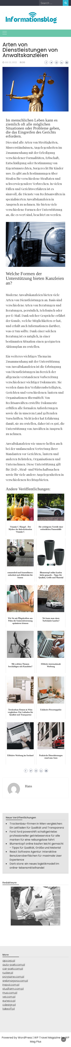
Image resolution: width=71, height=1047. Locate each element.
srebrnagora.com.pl (15, 981)
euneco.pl (8, 1001)
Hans (28, 786)
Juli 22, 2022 (11, 62)
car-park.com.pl (12, 969)
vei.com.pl (8, 997)
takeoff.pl (8, 1009)
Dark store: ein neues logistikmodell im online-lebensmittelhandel (34, 866)
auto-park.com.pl (13, 965)
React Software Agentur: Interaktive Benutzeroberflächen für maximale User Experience (36, 856)
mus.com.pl (9, 993)
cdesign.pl (9, 1005)
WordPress (25, 1037)
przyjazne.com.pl (13, 977)
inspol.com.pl (10, 985)
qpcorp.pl (8, 961)
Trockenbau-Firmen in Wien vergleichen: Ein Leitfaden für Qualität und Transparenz (37, 826)
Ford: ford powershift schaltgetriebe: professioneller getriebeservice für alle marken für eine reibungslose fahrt (35, 836)
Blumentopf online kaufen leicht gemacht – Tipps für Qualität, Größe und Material (37, 846)
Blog (22, 62)
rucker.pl (7, 973)
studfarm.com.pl (13, 989)
